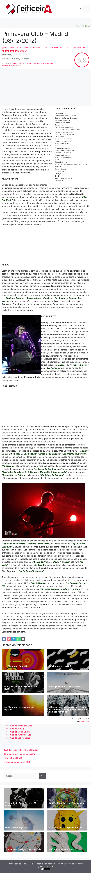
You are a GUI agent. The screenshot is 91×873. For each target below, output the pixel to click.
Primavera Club (12, 47)
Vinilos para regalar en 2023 (17, 762)
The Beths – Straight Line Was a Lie (23, 849)
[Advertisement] (45, 88)
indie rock (28, 63)
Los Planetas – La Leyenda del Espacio (19, 708)
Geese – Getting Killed (16, 827)
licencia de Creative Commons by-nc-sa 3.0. (45, 864)
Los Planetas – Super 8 (15, 666)
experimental (14, 63)
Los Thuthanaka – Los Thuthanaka (66, 803)
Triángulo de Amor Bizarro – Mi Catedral (20, 804)
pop (34, 63)
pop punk (40, 63)
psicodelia (6, 65)
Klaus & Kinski (41, 47)
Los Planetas (77, 47)
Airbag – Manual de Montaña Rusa (66, 686)
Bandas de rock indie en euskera (19, 754)
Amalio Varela (84, 721)
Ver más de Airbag (15, 729)
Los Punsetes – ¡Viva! (60, 666)
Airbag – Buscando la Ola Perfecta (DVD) (21, 687)
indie (22, 63)
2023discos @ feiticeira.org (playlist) (21, 750)
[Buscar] (42, 776)
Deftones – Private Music (62, 849)
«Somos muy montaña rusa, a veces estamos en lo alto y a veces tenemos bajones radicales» (68, 709)
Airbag (27, 47)
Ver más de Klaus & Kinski (18, 732)
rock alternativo (16, 65)
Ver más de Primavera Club (19, 726)
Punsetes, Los (59, 47)
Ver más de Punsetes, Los (18, 735)
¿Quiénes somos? (45, 866)
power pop (49, 63)
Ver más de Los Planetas (18, 738)
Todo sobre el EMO (13, 758)
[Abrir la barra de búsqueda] (80, 9)
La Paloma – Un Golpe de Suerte (65, 827)
